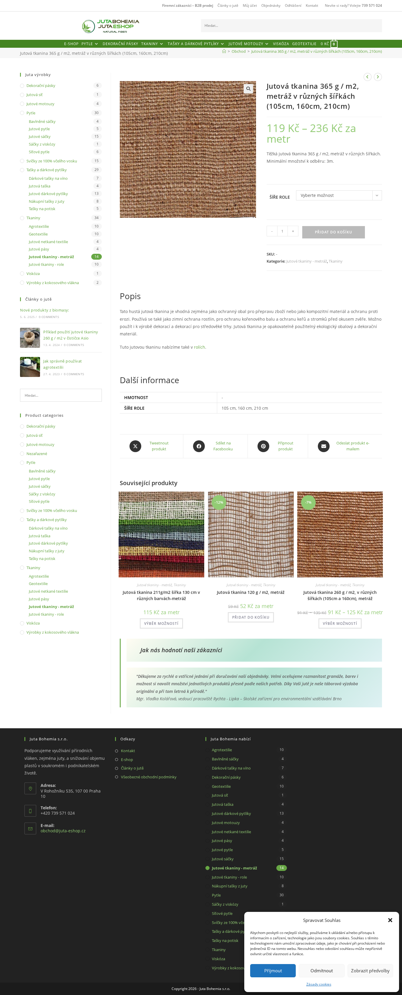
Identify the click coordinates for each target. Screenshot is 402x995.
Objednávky (270, 5)
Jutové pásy (39, 249)
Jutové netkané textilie (48, 241)
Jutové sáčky (40, 136)
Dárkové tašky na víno (48, 178)
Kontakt (312, 5)
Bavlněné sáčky (42, 121)
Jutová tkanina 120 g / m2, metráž (251, 592)
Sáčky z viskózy (42, 144)
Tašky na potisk (42, 208)
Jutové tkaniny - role (46, 264)
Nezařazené (36, 453)
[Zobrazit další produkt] (378, 77)
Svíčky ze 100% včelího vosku (51, 161)
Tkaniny (336, 261)
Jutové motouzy (40, 103)
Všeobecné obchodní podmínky (149, 777)
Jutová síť (34, 94)
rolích (199, 347)
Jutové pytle (39, 128)
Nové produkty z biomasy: (44, 310)
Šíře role (280, 197)
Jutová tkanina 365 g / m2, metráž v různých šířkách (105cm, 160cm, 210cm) (316, 51)
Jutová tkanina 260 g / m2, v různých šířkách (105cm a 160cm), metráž (340, 595)
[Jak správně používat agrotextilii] (30, 367)
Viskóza (33, 273)
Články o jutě (227, 5)
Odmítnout (321, 970)
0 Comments (49, 317)
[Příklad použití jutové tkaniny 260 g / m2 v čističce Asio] (30, 338)
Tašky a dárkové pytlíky (46, 169)
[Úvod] (224, 51)
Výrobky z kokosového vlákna (52, 282)
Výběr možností (161, 623)
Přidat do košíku (333, 232)
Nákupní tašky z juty (46, 201)
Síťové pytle (39, 151)
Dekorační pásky (40, 85)
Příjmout (273, 970)
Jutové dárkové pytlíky (48, 193)
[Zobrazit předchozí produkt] (367, 77)
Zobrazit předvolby (370, 970)
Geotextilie (38, 234)
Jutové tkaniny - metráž (306, 261)
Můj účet (250, 5)
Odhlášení (293, 5)
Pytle (30, 113)
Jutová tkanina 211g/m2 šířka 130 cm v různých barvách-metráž (161, 595)
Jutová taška (39, 186)
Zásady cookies (318, 984)
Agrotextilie (39, 226)
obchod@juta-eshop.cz (63, 830)
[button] (390, 920)
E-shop (127, 759)
